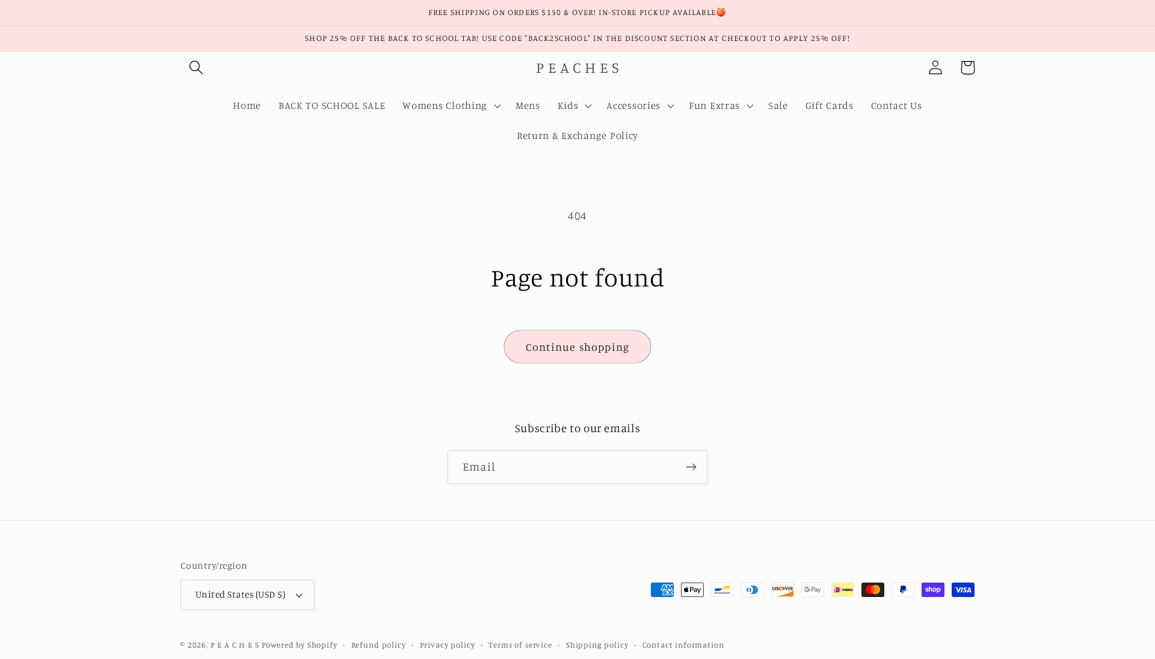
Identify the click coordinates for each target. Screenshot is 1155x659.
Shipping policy (597, 644)
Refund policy (378, 644)
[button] (196, 68)
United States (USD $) (240, 594)
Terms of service (520, 644)
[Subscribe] (691, 467)
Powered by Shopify (299, 644)
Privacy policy (447, 644)
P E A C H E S (235, 644)
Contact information (683, 644)
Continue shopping (577, 346)
